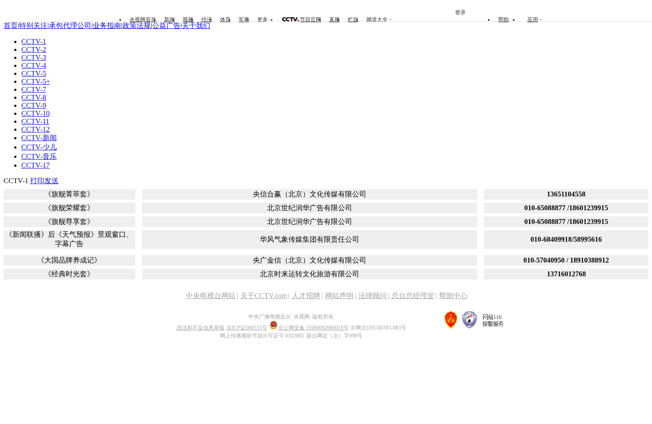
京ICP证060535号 (247, 328)
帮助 (503, 19)
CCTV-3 (33, 57)
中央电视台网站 (211, 295)
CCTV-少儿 (39, 147)
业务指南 (107, 25)
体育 (225, 19)
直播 (334, 19)
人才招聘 (306, 295)
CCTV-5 (33, 73)
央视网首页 (143, 19)
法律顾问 (372, 295)
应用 (532, 19)
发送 (51, 181)
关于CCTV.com (263, 295)
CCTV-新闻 (39, 137)
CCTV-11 (35, 121)
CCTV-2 (33, 49)
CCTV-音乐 (39, 156)
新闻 (169, 19)
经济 (206, 19)
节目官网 (310, 19)
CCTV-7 (33, 89)
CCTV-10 (35, 113)
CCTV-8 (33, 97)
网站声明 (339, 295)
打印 (37, 181)
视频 (188, 19)
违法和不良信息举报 (200, 328)
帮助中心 (453, 295)
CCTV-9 (33, 105)
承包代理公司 (70, 25)
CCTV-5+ (35, 81)
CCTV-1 (33, 41)
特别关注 (33, 25)
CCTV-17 (35, 165)
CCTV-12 (35, 129)
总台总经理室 (413, 295)
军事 (244, 19)
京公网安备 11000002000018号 (313, 328)
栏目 (353, 19)
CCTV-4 (33, 65)
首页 (11, 25)
